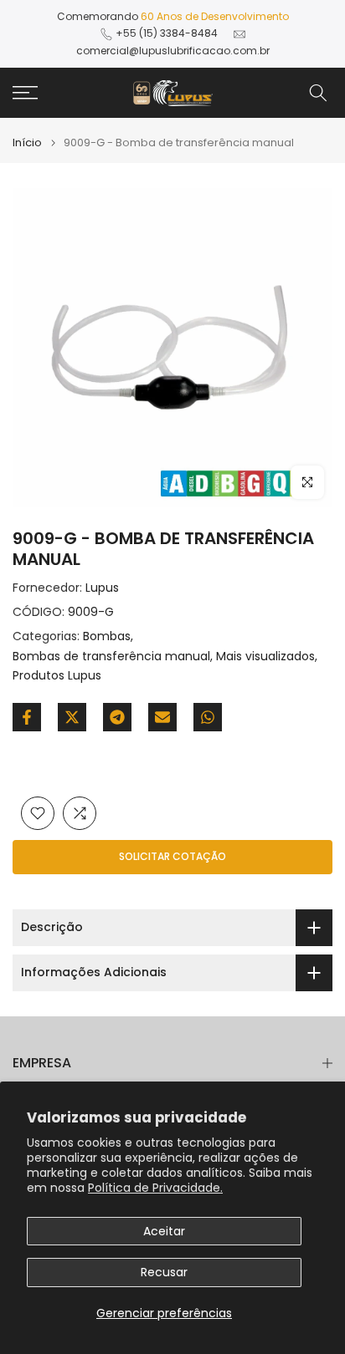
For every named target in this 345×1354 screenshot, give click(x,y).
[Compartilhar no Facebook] (27, 717)
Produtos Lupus (57, 675)
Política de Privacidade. (155, 1187)
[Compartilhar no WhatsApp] (207, 717)
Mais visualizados (265, 656)
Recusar (164, 1272)
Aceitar (164, 1231)
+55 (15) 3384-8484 (167, 33)
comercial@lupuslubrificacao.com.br (173, 50)
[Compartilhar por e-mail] (162, 717)
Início (27, 142)
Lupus (102, 587)
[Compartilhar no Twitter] (72, 717)
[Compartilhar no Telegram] (117, 717)
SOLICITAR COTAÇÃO (172, 856)
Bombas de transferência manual (111, 656)
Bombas (107, 636)
